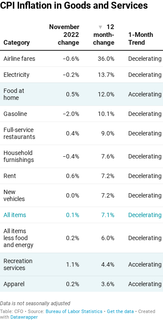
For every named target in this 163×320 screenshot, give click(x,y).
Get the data (120, 311)
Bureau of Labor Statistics (74, 311)
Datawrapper (24, 317)
